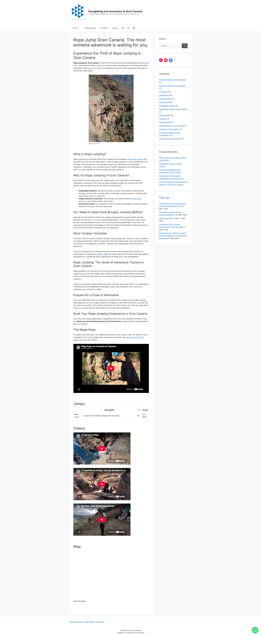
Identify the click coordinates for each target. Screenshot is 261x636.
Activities (74, 28)
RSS (167, 198)
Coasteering (164, 95)
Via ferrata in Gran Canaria (170, 139)
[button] (255, 630)
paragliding (98, 254)
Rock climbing (164, 115)
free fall (97, 68)
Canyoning (163, 92)
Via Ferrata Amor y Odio (169, 218)
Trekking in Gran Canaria (169, 129)
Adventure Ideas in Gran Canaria (172, 80)
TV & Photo (104, 28)
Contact (115, 28)
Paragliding (163, 102)
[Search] (185, 45)
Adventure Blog (90, 28)
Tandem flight (164, 122)
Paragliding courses (167, 106)
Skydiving (163, 119)
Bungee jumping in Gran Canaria (172, 86)
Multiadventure (165, 99)
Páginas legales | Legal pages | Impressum (86, 622)
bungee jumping (136, 159)
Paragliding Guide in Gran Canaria (173, 109)
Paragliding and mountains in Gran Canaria (115, 11)
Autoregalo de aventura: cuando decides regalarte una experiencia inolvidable (173, 235)
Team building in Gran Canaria (171, 126)
